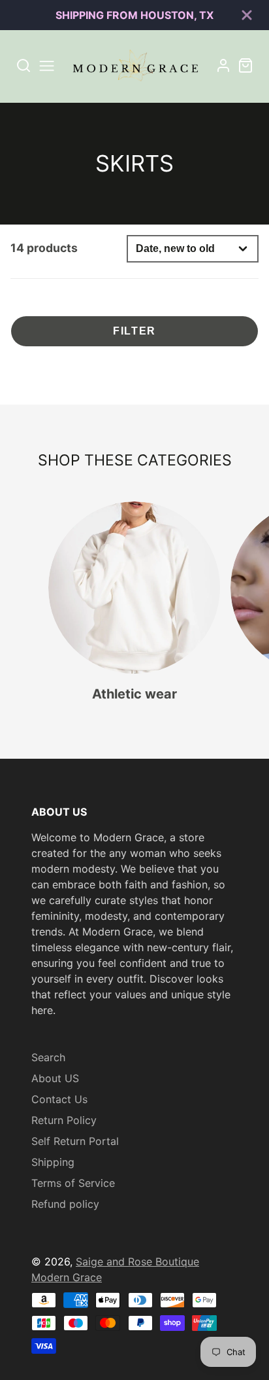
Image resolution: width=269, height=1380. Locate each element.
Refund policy (65, 1203)
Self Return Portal (75, 1141)
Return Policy (64, 1120)
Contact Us (59, 1099)
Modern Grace (66, 1277)
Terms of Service (73, 1182)
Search (48, 1057)
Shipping (52, 1162)
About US (55, 1078)
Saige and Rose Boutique (137, 1261)
